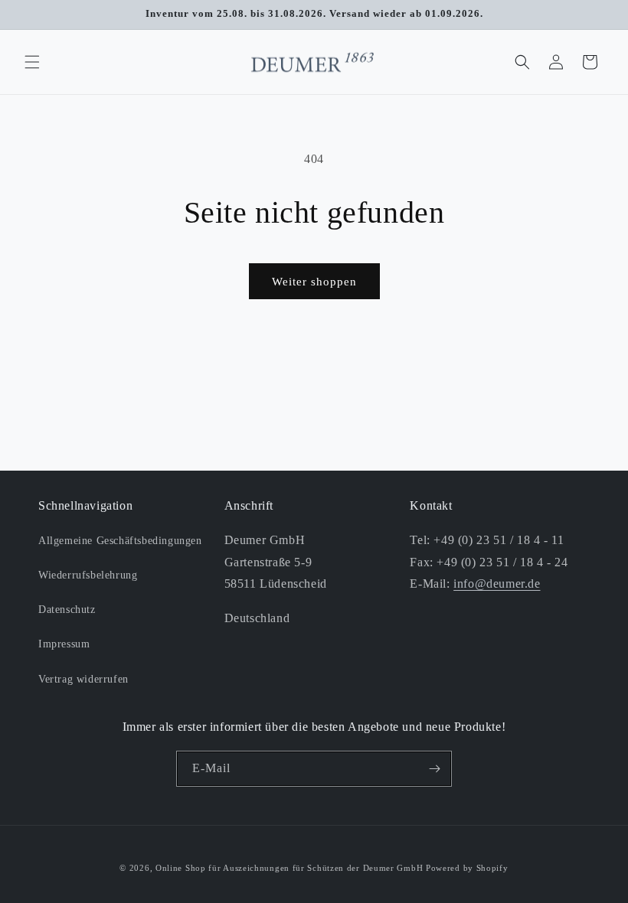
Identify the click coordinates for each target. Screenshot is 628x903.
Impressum (64, 644)
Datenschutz (67, 609)
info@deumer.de (496, 583)
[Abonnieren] (434, 769)
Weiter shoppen (314, 281)
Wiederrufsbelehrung (87, 575)
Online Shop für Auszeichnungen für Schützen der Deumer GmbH (289, 867)
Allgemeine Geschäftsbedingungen (120, 540)
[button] (32, 62)
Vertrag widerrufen (83, 679)
